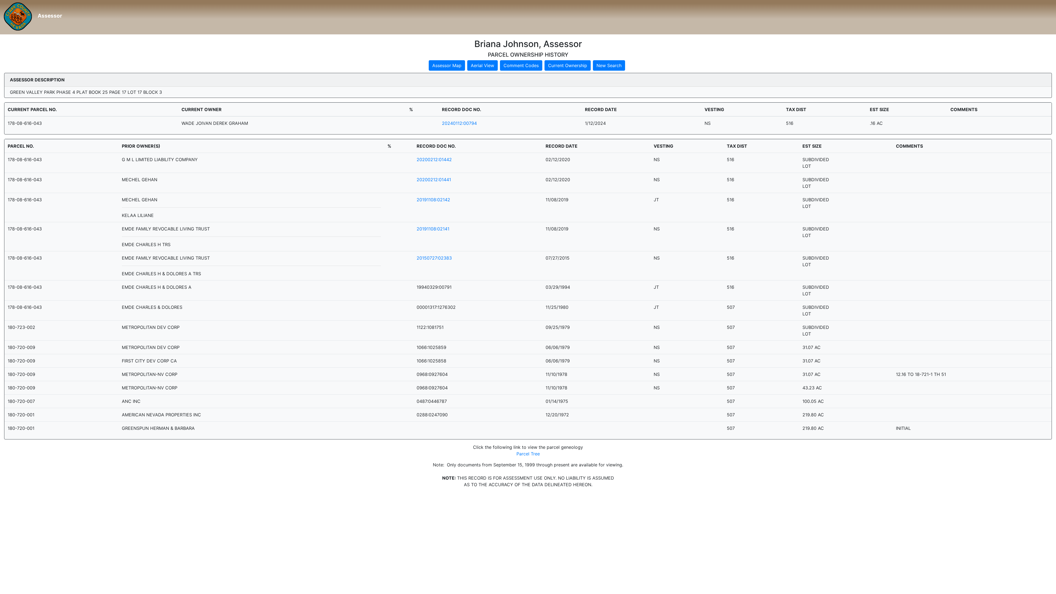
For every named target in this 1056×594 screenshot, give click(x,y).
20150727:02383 (434, 258)
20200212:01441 (434, 179)
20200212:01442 (434, 159)
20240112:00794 (459, 123)
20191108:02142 (433, 199)
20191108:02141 (433, 229)
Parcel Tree (528, 454)
